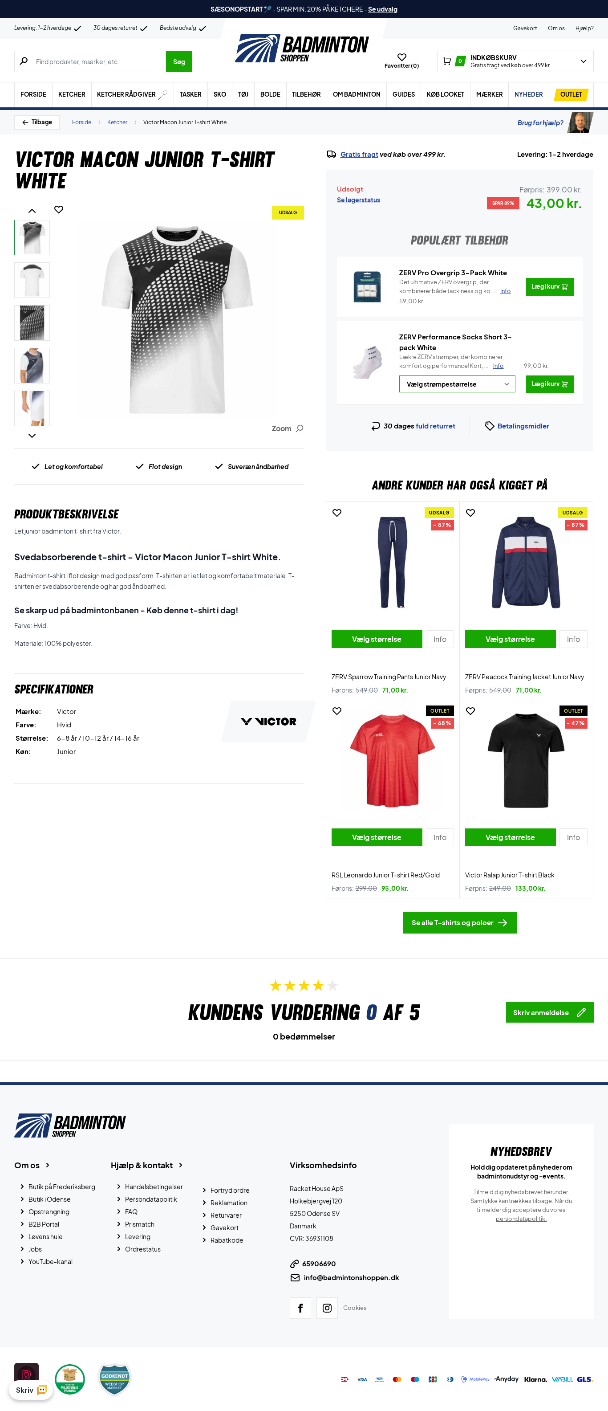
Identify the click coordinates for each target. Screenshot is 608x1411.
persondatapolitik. (521, 1218)
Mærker (489, 94)
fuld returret (435, 425)
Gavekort (525, 28)
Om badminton (357, 94)
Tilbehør (306, 94)
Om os (556, 28)
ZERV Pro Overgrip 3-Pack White (453, 272)
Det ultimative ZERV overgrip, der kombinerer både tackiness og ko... (455, 286)
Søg (179, 61)
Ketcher (71, 94)
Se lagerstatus (358, 200)
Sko (220, 94)
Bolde (270, 94)
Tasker (191, 94)
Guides (404, 94)
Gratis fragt (359, 154)
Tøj (243, 94)
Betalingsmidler (523, 425)
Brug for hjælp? (540, 122)
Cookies (355, 1307)
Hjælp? (585, 28)
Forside (33, 94)
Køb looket (445, 94)
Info (498, 365)
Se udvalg (382, 9)
